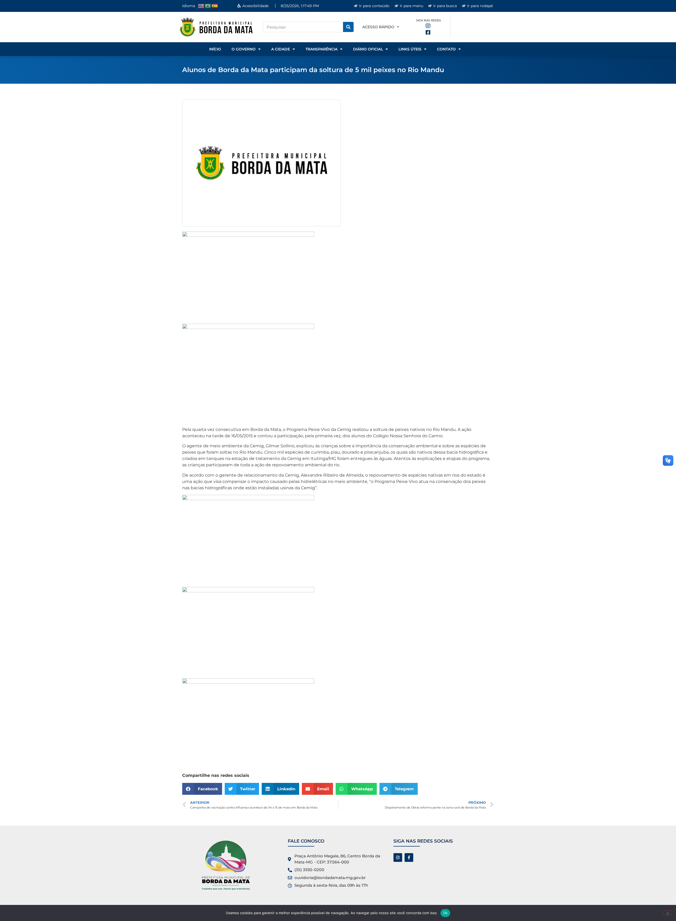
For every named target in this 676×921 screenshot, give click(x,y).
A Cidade (280, 49)
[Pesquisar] (348, 27)
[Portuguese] (208, 5)
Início (215, 49)
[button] (202, 789)
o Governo (244, 49)
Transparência (321, 49)
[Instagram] (397, 857)
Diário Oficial (368, 49)
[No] (667, 912)
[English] (201, 5)
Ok (445, 913)
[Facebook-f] (409, 857)
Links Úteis (409, 49)
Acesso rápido (378, 27)
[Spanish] (215, 5)
